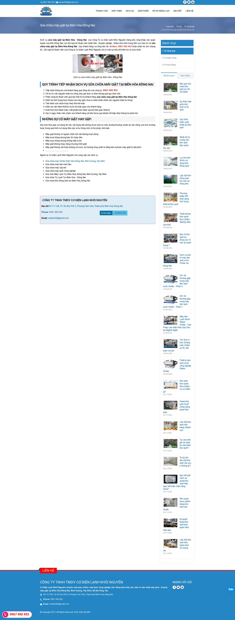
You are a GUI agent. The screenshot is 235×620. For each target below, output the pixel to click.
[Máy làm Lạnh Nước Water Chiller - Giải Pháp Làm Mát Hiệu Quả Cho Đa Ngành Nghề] (170, 320)
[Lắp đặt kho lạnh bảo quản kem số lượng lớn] (170, 543)
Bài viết (178, 11)
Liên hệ (189, 11)
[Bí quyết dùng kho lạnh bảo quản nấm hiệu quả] (170, 522)
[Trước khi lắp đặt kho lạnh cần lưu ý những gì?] (170, 461)
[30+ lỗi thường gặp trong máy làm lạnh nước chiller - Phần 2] (170, 279)
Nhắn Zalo (121, 213)
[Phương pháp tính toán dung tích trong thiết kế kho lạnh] (170, 197)
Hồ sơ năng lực (161, 11)
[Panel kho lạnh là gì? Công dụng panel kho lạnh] (170, 405)
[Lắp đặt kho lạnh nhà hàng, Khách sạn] (170, 425)
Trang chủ (102, 11)
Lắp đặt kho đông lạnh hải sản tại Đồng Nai (185, 179)
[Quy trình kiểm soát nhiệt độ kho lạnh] (170, 123)
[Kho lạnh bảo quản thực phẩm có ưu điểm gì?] (170, 384)
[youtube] (192, 2)
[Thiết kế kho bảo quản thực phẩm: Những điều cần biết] (170, 217)
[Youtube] (182, 587)
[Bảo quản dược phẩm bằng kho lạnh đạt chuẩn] (170, 502)
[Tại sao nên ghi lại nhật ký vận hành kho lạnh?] (170, 443)
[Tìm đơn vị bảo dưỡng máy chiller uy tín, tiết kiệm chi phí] (170, 343)
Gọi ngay (107, 213)
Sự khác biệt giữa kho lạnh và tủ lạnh (185, 105)
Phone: (45, 212)
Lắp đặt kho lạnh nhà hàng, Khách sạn (185, 426)
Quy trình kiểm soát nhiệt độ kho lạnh (185, 123)
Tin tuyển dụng (169, 58)
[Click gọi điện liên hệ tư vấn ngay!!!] (5, 614)
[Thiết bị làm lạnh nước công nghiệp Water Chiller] (170, 364)
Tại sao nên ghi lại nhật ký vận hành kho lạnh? (185, 443)
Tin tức (179, 26)
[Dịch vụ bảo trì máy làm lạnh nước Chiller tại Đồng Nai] (170, 258)
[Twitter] (189, 2)
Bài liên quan (168, 76)
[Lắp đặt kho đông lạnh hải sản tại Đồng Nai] (170, 179)
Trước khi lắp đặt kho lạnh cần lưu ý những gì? (185, 461)
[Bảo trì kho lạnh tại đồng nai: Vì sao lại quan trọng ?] (170, 238)
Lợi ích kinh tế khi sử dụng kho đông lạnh (185, 161)
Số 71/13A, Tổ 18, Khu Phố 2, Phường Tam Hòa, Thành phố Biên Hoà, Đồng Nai (86, 206)
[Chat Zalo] (231, 589)
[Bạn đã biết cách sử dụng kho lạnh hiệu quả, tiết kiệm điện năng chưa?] (170, 479)
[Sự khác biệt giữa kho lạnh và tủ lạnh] (170, 105)
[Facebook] (185, 2)
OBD (88, 612)
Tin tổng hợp (189, 26)
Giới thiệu (117, 11)
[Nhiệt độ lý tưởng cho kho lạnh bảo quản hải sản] (170, 140)
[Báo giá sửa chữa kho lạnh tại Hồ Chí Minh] (170, 87)
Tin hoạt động (169, 65)
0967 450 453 (56, 212)
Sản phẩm (143, 11)
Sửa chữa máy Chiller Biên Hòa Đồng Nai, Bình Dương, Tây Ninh (75, 161)
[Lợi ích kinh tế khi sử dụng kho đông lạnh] (170, 161)
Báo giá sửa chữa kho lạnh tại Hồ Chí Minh (185, 87)
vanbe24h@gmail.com (68, 2)
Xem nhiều (185, 76)
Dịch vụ (130, 11)
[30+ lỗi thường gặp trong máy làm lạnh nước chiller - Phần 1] (170, 299)
